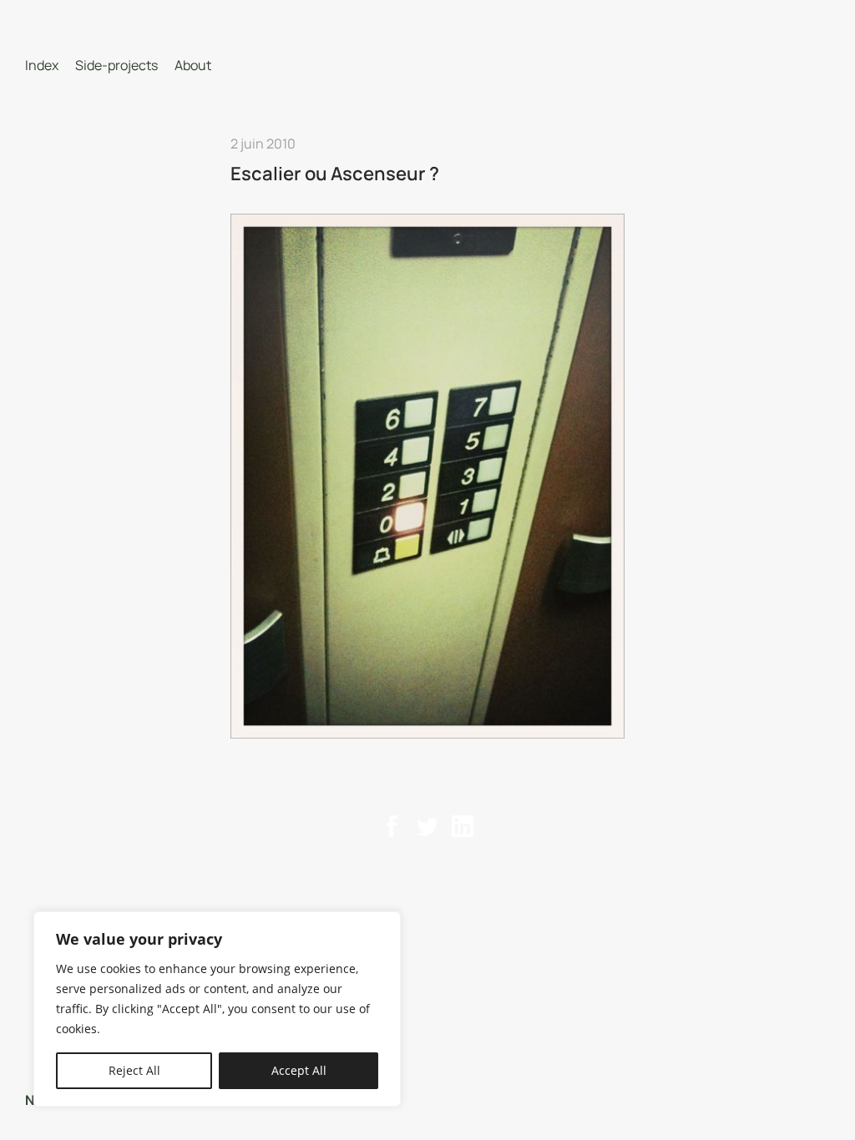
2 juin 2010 (263, 143)
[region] (217, 1009)
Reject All (134, 1070)
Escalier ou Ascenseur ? (334, 173)
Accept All (298, 1070)
